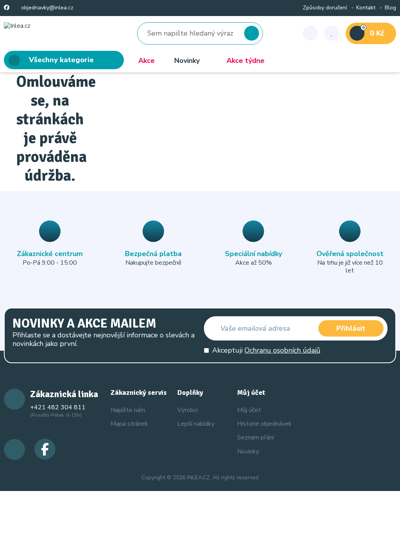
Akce (146, 60)
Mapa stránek (129, 423)
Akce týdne (245, 60)
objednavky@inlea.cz (46, 8)
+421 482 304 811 (58, 407)
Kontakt (365, 8)
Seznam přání (255, 437)
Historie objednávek (264, 423)
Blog (390, 8)
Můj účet (249, 410)
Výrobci (187, 410)
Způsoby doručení (325, 8)
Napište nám (128, 410)
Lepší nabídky (195, 423)
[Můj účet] (310, 33)
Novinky (187, 60)
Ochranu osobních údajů (282, 350)
